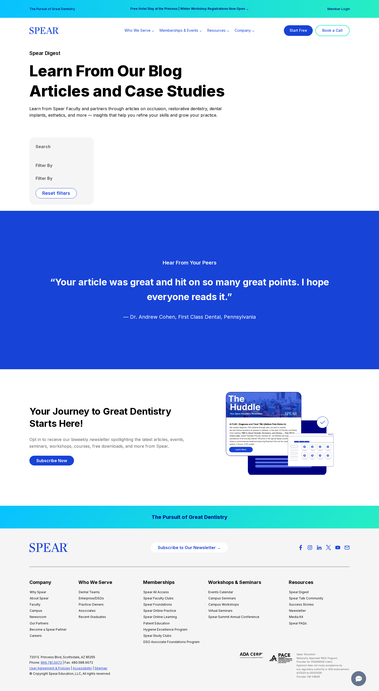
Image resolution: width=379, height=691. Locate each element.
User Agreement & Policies (49, 668)
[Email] (347, 547)
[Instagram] (309, 547)
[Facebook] (300, 547)
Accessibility (82, 668)
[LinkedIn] (319, 547)
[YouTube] (337, 547)
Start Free (298, 30)
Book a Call (332, 30)
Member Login (338, 9)
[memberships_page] (189, 517)
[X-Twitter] (328, 547)
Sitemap (101, 668)
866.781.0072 (51, 662)
